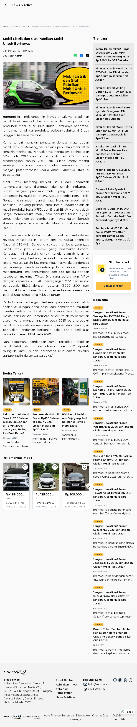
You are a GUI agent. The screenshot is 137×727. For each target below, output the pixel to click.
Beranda (7, 26)
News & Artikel (21, 26)
